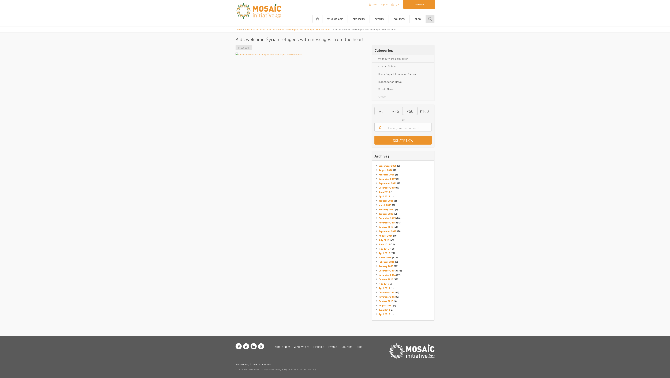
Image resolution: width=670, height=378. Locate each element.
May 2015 (384, 248)
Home (239, 29)
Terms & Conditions (261, 364)
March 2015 (385, 257)
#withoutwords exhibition (393, 58)
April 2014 (384, 288)
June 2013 (384, 309)
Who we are (335, 18)
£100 (424, 111)
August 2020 (386, 170)
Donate (419, 4)
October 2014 (386, 279)
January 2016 (386, 213)
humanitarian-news (255, 29)
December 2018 (387, 187)
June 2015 (384, 244)
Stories (382, 96)
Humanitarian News (390, 81)
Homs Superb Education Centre (397, 73)
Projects (359, 18)
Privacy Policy (242, 364)
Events (379, 18)
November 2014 (387, 275)
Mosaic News (386, 88)
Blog (418, 18)
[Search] (430, 19)
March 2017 (385, 205)
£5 (381, 111)
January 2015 (386, 266)
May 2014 (384, 283)
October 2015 (386, 227)
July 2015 (384, 240)
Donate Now (282, 346)
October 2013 (386, 301)
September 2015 (388, 231)
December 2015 (387, 218)
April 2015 (384, 253)
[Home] (317, 19)
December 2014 (387, 270)
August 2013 (386, 305)
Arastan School (387, 66)
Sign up (385, 4)
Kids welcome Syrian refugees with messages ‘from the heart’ (299, 29)
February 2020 (386, 174)
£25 (395, 111)
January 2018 (386, 200)
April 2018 (384, 196)
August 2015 (386, 235)
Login (374, 4)
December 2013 (387, 292)
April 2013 (384, 314)
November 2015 (387, 222)
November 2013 (387, 296)
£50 (410, 111)
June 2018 (384, 192)
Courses (399, 18)
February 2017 (386, 209)
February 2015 (386, 261)
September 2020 (388, 165)
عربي (396, 4)
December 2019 (387, 179)
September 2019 (388, 183)
